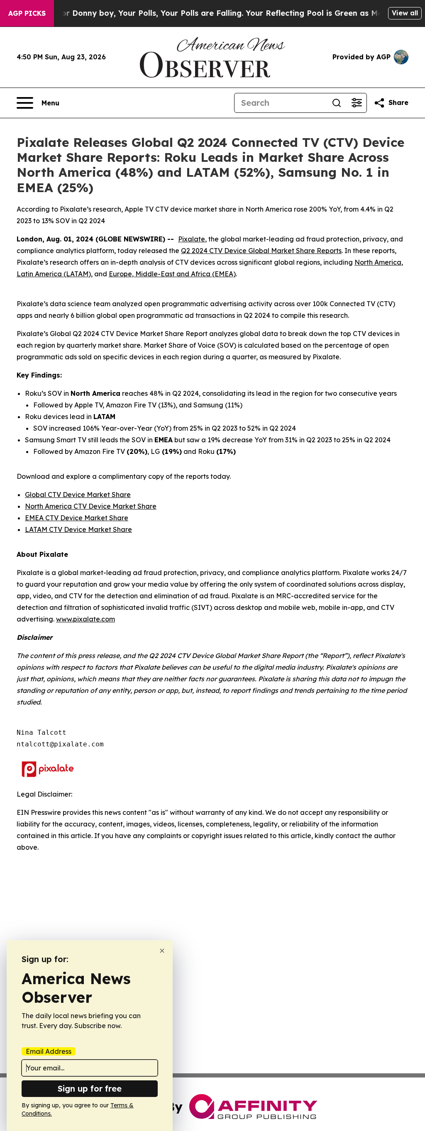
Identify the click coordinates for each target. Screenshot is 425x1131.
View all (405, 13)
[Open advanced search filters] (356, 102)
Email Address (48, 1051)
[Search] (337, 102)
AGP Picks (27, 13)
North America (377, 262)
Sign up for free (90, 1088)
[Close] (162, 951)
